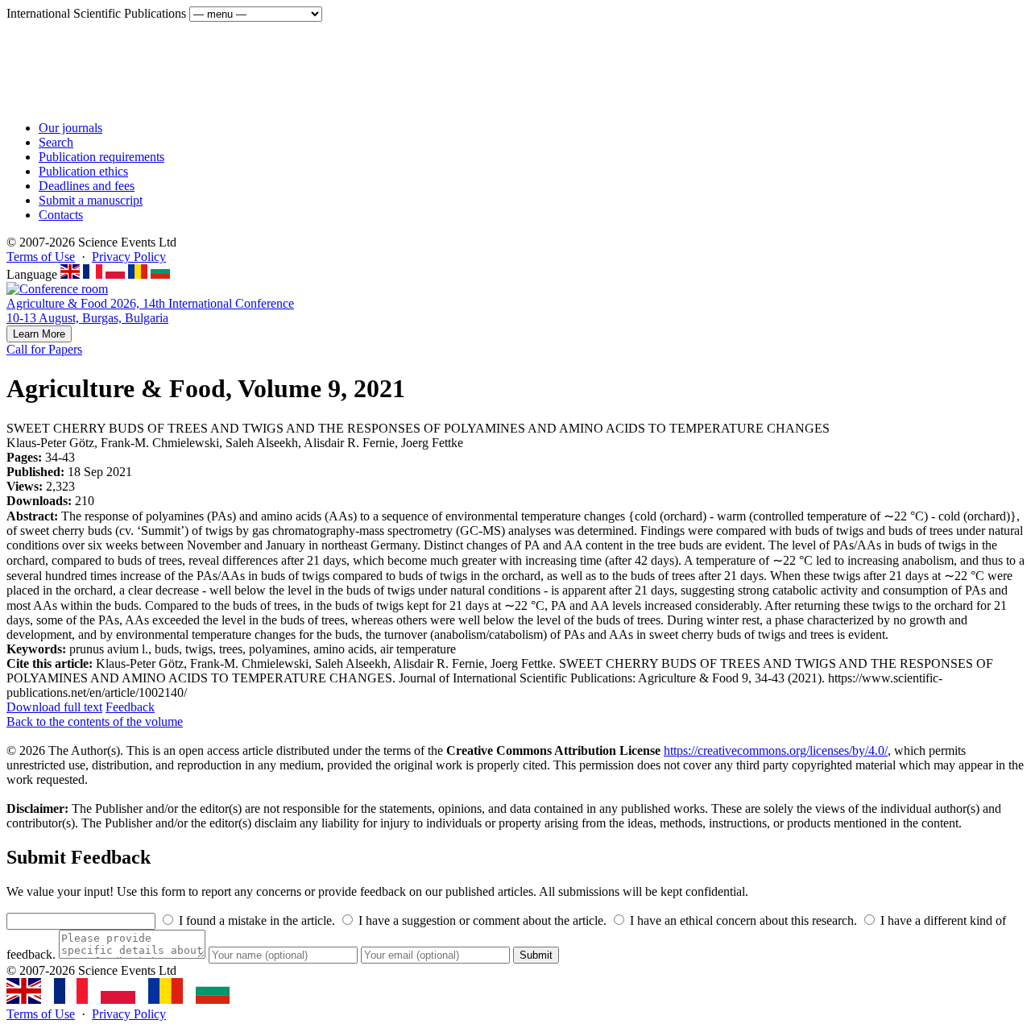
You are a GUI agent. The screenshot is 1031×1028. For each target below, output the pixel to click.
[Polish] (115, 274)
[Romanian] (137, 274)
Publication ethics (83, 171)
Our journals (70, 128)
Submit (536, 955)
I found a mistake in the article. (255, 920)
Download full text (54, 707)
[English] (70, 274)
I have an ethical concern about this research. (742, 920)
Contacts (61, 215)
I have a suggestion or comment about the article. (481, 920)
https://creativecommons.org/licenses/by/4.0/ (776, 750)
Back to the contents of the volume (94, 721)
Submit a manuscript (91, 200)
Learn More (39, 334)
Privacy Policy (129, 256)
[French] (92, 274)
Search (56, 142)
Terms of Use (40, 256)
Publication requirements (101, 157)
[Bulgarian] (160, 274)
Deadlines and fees (87, 186)
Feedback (130, 707)
